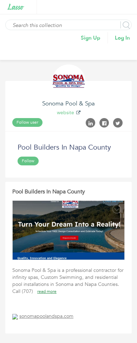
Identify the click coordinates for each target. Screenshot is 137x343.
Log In (122, 37)
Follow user (27, 122)
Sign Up (90, 37)
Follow (28, 161)
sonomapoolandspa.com (46, 316)
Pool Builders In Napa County (48, 191)
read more (47, 291)
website (65, 112)
